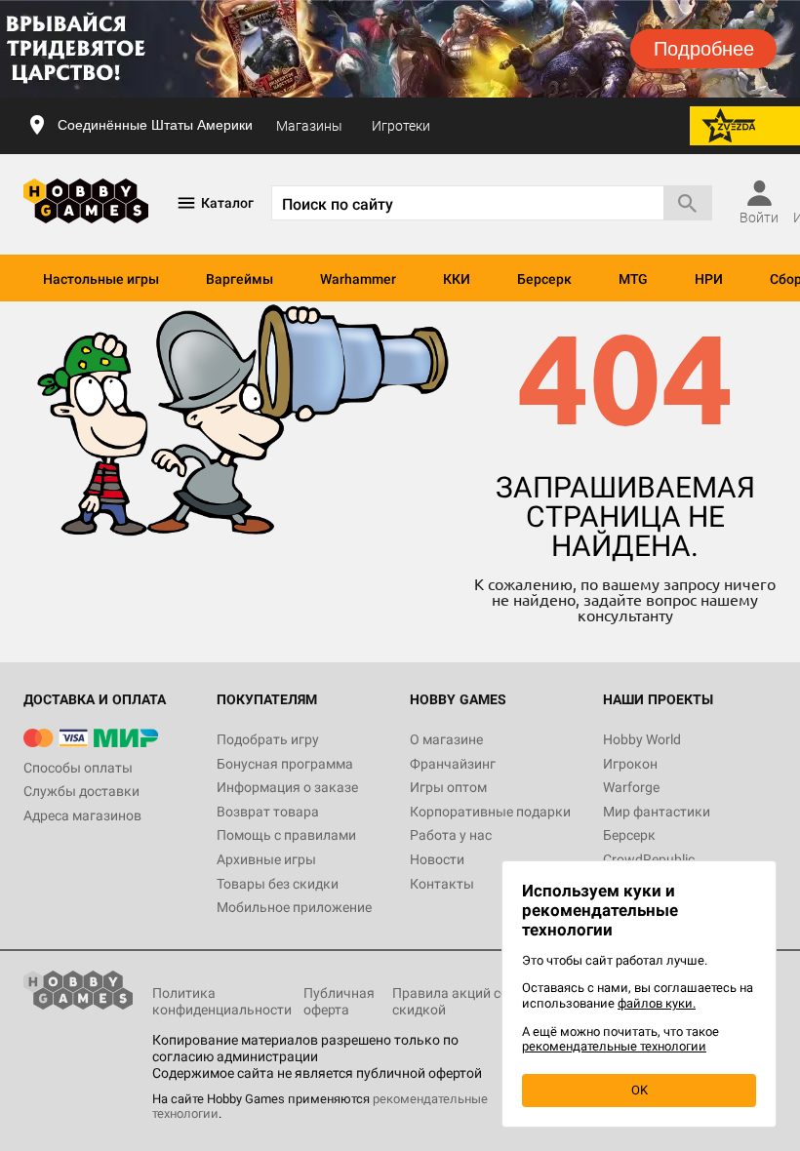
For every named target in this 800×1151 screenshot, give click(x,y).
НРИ (709, 279)
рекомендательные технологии (614, 1046)
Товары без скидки (278, 884)
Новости (437, 859)
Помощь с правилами (286, 835)
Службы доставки (81, 791)
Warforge (631, 787)
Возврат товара (268, 811)
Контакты (442, 884)
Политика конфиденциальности (222, 1001)
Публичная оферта (339, 1001)
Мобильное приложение (294, 907)
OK (639, 1090)
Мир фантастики (656, 811)
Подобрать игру (268, 739)
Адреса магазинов (82, 815)
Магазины (309, 126)
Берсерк (544, 279)
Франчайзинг (453, 764)
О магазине (446, 739)
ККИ (456, 279)
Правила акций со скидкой (450, 1001)
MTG (633, 279)
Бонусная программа (285, 764)
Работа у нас (451, 835)
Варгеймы (239, 279)
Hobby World (642, 739)
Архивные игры (266, 859)
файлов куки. (657, 1003)
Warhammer (358, 279)
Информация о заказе (287, 787)
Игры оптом (448, 787)
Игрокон (630, 764)
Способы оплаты (78, 767)
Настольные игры (101, 279)
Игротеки (401, 126)
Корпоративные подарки (490, 811)
